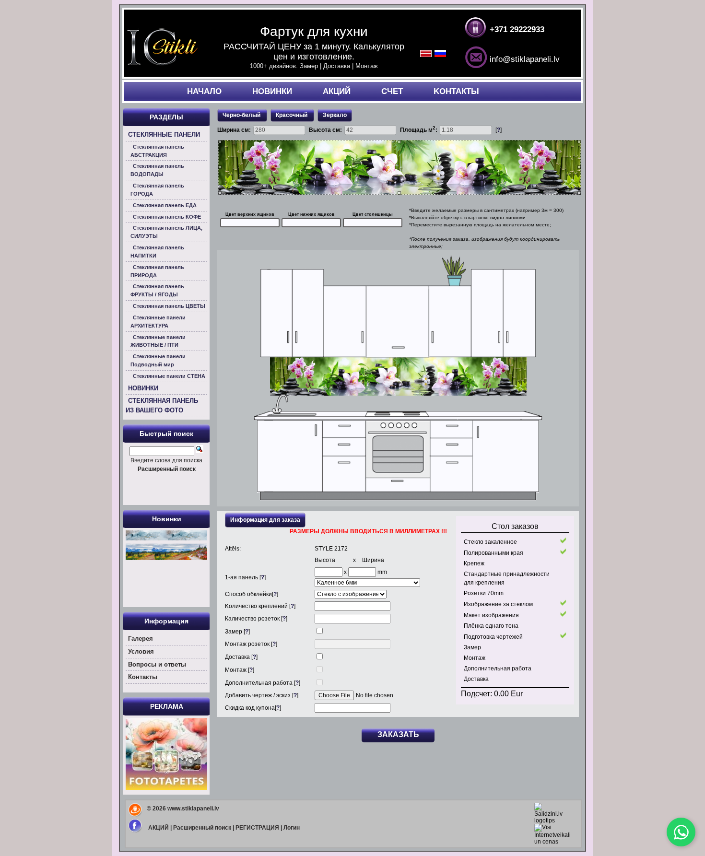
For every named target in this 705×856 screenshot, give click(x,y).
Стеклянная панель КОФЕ (167, 217)
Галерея (140, 638)
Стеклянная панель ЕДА (165, 205)
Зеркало (335, 115)
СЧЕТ (392, 91)
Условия (141, 651)
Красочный (292, 115)
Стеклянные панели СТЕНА (169, 376)
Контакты (142, 676)
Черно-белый (241, 115)
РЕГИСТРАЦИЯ (257, 827)
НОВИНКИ (272, 91)
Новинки (166, 519)
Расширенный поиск (202, 827)
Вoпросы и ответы (157, 664)
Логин (291, 827)
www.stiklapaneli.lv (193, 808)
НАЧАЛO (204, 91)
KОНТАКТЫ (456, 91)
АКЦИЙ (337, 91)
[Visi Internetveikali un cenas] (552, 841)
